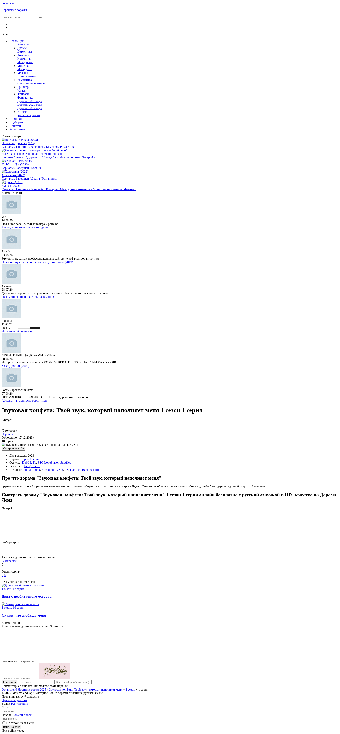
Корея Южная (30, 459)
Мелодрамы (25, 62)
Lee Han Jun (72, 469)
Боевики (23, 44)
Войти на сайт (11, 726)
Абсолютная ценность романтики (24, 400)
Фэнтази (23, 94)
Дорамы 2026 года (29, 104)
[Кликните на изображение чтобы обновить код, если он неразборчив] (54, 677)
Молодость (24, 69)
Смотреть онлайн (13, 448)
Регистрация (19, 703)
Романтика (24, 79)
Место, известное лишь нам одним (25, 227)
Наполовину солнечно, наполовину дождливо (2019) (37, 262)
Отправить (9, 682)
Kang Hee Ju (32, 466)
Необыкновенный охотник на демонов (28, 296)
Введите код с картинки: (18, 661)
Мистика (23, 65)
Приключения (26, 76)
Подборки (16, 122)
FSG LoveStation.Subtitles (54, 462)
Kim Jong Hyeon (52, 469)
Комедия (23, 55)
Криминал (24, 58)
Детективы (24, 51)
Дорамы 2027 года (29, 108)
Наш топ (15, 126)
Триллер (23, 87)
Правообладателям (14, 700)
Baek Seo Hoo (91, 469)
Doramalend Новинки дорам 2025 (24, 689)
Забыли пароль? (23, 714)
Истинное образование (17, 331)
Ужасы (21, 90)
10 (154, 549)
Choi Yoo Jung (30, 469)
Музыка (22, 72)
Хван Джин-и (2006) (15, 366)
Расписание (17, 129)
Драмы (22, 48)
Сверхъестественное (31, 83)
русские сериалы (28, 115)
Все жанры (16, 41)
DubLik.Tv (29, 462)
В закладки (9, 561)
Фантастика (25, 97)
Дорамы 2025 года (29, 101)
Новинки (15, 118)
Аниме (22, 111)
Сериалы (8, 434)
